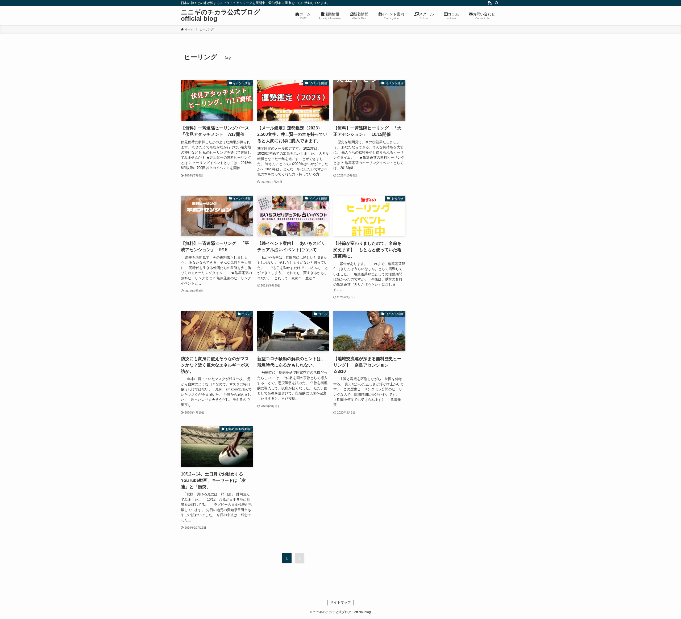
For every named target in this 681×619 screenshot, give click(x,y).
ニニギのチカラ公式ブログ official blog (224, 15)
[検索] (496, 3)
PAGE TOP (661, 595)
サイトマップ (340, 602)
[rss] (489, 3)
